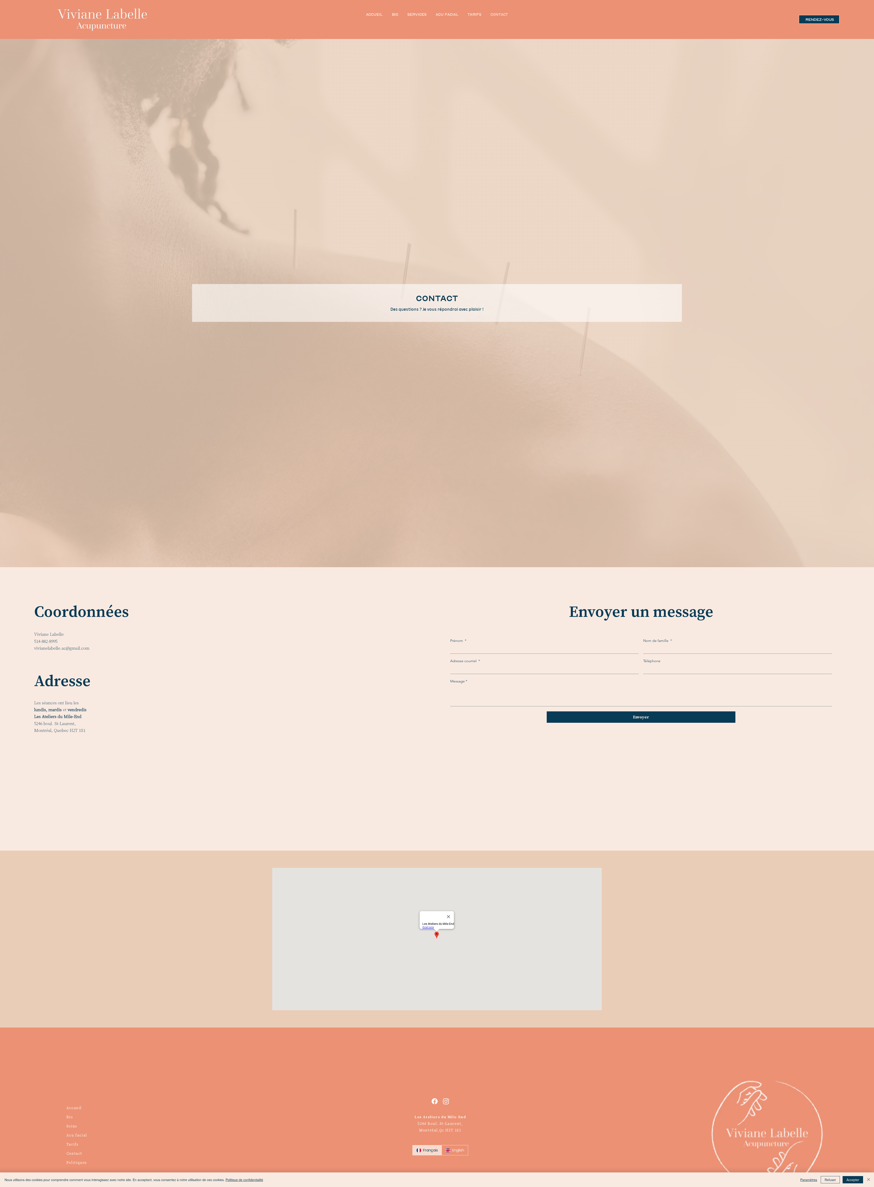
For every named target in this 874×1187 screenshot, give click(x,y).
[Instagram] (446, 1101)
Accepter (852, 1179)
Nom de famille (657, 640)
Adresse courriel (465, 661)
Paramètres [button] (808, 1179)
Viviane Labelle (49, 634)
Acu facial (76, 1135)
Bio (69, 1116)
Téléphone (652, 661)
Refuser (830, 1179)
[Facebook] (435, 1101)
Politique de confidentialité (244, 1179)
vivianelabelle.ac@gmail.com (61, 648)
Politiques (76, 1162)
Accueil (74, 1107)
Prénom (458, 640)
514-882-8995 (45, 641)
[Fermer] (868, 1179)
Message (458, 681)
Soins (71, 1125)
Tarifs (72, 1144)
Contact (74, 1153)
